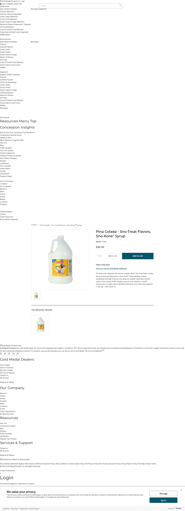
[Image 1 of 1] (35, 295)
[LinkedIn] (18, 356)
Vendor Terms (151, 464)
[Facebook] (2, 356)
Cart (20, 4)
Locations (3, 406)
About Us (3, 393)
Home (34, 225)
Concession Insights (17, 127)
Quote (16, 4)
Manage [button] (163, 493)
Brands (2, 399)
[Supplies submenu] (7, 72)
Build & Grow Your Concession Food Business (17, 133)
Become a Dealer (6, 370)
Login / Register (7, 4)
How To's (3, 143)
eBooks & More (6, 138)
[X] (6, 356)
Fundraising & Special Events (11, 135)
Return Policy (132, 464)
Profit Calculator (6, 148)
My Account (4, 378)
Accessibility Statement (9, 464)
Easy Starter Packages (8, 158)
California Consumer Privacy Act (46, 464)
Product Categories (7, 153)
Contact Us (4, 375)
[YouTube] (14, 356)
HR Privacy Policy (91, 464)
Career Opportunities (8, 411)
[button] (181, 490)
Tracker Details (24, 508)
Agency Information (26, 464)
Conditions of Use (66, 464)
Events (2, 409)
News (2, 404)
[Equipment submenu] (8, 6)
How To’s (3, 423)
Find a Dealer (5, 365)
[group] (60, 259)
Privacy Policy (120, 464)
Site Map (141, 464)
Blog (1, 145)
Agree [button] (163, 500)
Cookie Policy (79, 464)
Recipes (3, 161)
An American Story (7, 414)
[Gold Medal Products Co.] (12, 1)
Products (3, 401)
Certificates (4, 163)
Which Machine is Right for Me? (12, 140)
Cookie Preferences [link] (7, 471)
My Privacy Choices (106, 464)
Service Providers (6, 368)
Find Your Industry (6, 151)
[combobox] (79, 5)
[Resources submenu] (8, 117)
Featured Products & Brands (10, 156)
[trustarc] (179, 508)
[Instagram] (10, 356)
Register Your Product (8, 439)
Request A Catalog (7, 382)
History (2, 396)
